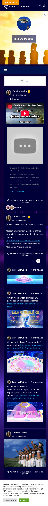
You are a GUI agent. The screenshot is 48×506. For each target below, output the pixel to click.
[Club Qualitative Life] (16, 5)
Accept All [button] (23, 500)
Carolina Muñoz (19, 91)
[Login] (44, 5)
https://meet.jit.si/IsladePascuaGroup (23, 240)
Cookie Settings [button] (10, 500)
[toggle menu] (5, 70)
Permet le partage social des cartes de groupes (26, 201)
